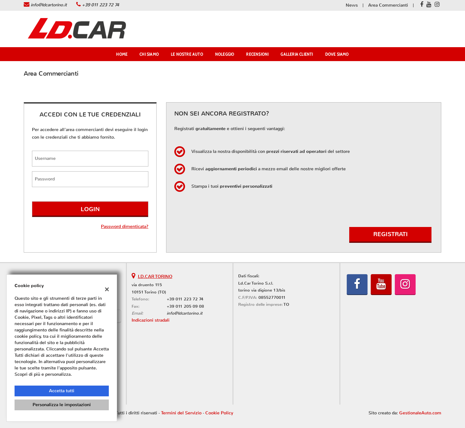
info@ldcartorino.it (49, 5)
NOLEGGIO (224, 54)
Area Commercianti (388, 5)
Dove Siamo (337, 54)
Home (121, 54)
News (352, 5)
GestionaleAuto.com (420, 413)
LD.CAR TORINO (155, 277)
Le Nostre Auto (187, 54)
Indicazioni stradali (151, 320)
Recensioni (257, 54)
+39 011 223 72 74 (100, 5)
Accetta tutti (61, 391)
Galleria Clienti (297, 54)
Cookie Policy (219, 413)
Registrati (390, 234)
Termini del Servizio (181, 413)
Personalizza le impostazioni (62, 405)
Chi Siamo (149, 54)
